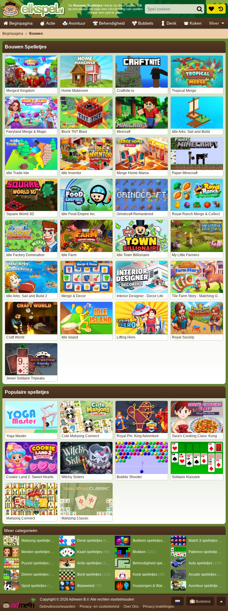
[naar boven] (221, 601)
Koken (196, 23)
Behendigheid (112, 23)
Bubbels (145, 23)
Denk (171, 23)
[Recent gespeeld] (221, 9)
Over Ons (131, 606)
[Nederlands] (177, 601)
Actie (50, 23)
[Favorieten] (211, 9)
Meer (214, 23)
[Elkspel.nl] (33, 9)
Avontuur (77, 23)
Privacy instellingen (158, 606)
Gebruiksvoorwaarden (57, 606)
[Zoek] (199, 9)
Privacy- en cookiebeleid (99, 606)
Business (202, 601)
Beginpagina (21, 23)
